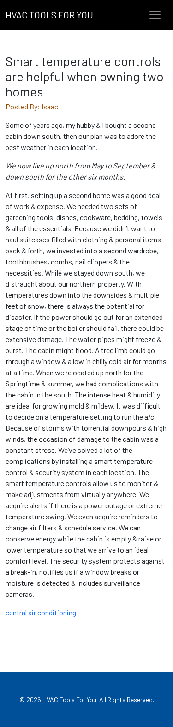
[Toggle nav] (155, 15)
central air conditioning (41, 612)
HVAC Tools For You (49, 14)
